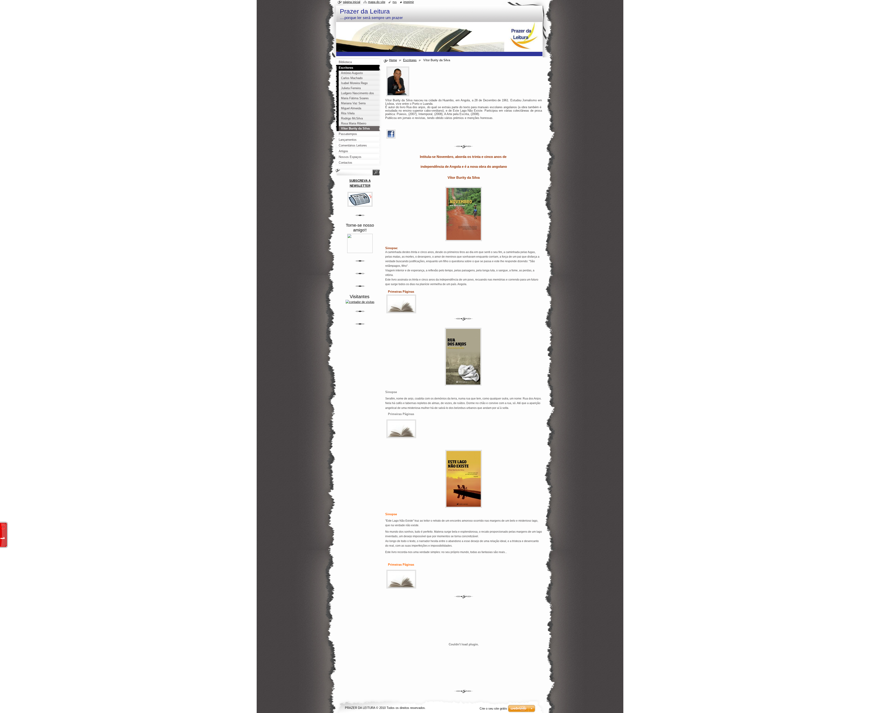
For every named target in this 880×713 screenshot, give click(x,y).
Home (393, 60)
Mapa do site (376, 2)
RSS (395, 2)
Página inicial (351, 2)
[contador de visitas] (360, 302)
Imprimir (408, 2)
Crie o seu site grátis (493, 708)
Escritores (410, 60)
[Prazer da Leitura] (360, 252)
